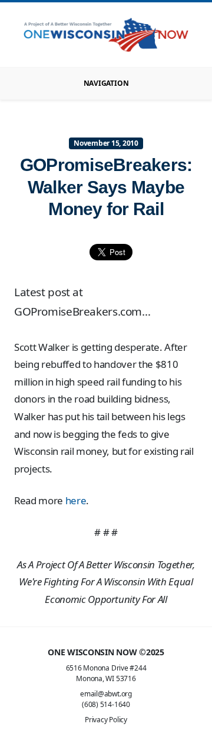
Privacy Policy (106, 720)
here (76, 500)
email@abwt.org (106, 694)
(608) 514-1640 (106, 704)
